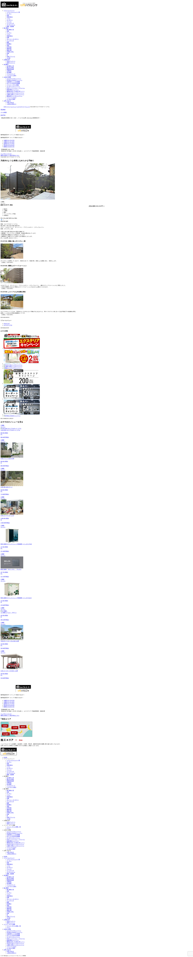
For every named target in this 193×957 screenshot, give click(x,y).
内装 (8, 53)
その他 (8, 58)
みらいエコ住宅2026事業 (13, 83)
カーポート (10, 20)
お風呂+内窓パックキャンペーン (15, 94)
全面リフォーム (11, 56)
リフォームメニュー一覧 (13, 12)
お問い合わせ (7, 100)
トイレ (8, 18)
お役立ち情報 (7, 77)
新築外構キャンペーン (13, 89)
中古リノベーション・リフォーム (16, 88)
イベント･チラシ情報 (9, 924)
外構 (8, 37)
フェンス (9, 21)
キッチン (9, 13)
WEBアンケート (11, 61)
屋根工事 (9, 50)
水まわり (7, 323)
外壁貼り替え (10, 51)
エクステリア (8, 325)
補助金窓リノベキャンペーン (14, 96)
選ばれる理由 (10, 67)
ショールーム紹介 (11, 75)
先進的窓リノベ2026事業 (13, 81)
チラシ (8, 828)
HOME (5, 757)
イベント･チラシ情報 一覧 (14, 826)
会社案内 (6, 64)
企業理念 (9, 70)
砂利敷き (9, 43)
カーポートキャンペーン (13, 86)
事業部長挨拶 (10, 69)
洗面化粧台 (10, 17)
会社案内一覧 (10, 66)
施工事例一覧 (10, 29)
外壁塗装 (9, 47)
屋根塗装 (9, 48)
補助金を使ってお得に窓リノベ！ (16, 91)
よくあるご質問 (11, 99)
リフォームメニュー (9, 10)
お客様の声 (7, 59)
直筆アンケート (11, 62)
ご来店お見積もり (11, 104)
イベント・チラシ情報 (13, 85)
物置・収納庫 (10, 26)
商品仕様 (3, 221)
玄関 (8, 45)
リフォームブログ (11, 97)
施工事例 (6, 28)
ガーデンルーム (11, 24)
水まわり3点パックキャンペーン (15, 93)
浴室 (8, 15)
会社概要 (9, 72)
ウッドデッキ (10, 23)
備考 (7, 221)
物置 (8, 42)
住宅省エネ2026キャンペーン (14, 80)
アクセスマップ (11, 74)
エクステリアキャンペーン (14, 78)
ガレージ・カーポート (13, 39)
